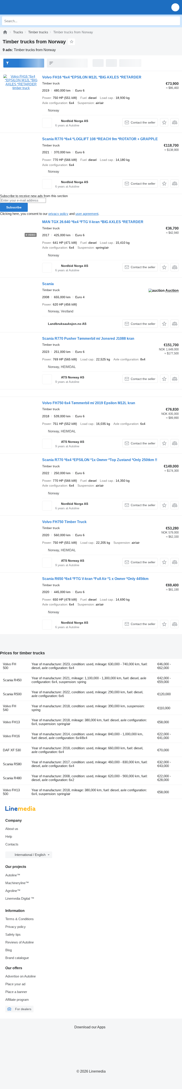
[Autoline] (5, 32)
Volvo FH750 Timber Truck (64, 522)
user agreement (86, 214)
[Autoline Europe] (29, 7)
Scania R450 (12, 680)
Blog (8, 950)
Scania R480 (12, 778)
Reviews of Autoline (19, 942)
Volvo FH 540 (9, 708)
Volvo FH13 (11, 722)
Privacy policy (15, 927)
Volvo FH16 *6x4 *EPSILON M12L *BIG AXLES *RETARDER (91, 77)
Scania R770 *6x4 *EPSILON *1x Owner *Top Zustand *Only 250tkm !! (99, 460)
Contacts (11, 844)
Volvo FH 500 (9, 666)
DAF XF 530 (12, 750)
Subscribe (14, 207)
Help (8, 836)
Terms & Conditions (19, 919)
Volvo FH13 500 (11, 792)
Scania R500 (12, 694)
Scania (48, 284)
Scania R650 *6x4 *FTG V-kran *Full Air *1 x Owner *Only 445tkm (95, 579)
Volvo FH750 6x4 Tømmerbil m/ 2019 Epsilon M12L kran (88, 403)
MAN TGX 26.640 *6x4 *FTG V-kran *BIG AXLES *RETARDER (92, 222)
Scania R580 (12, 764)
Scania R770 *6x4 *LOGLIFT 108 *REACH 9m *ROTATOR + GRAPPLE (100, 139)
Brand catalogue (17, 958)
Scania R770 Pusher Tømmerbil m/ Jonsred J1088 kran (88, 338)
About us (11, 829)
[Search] (175, 20)
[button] (175, 7)
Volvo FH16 (11, 736)
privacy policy (58, 214)
